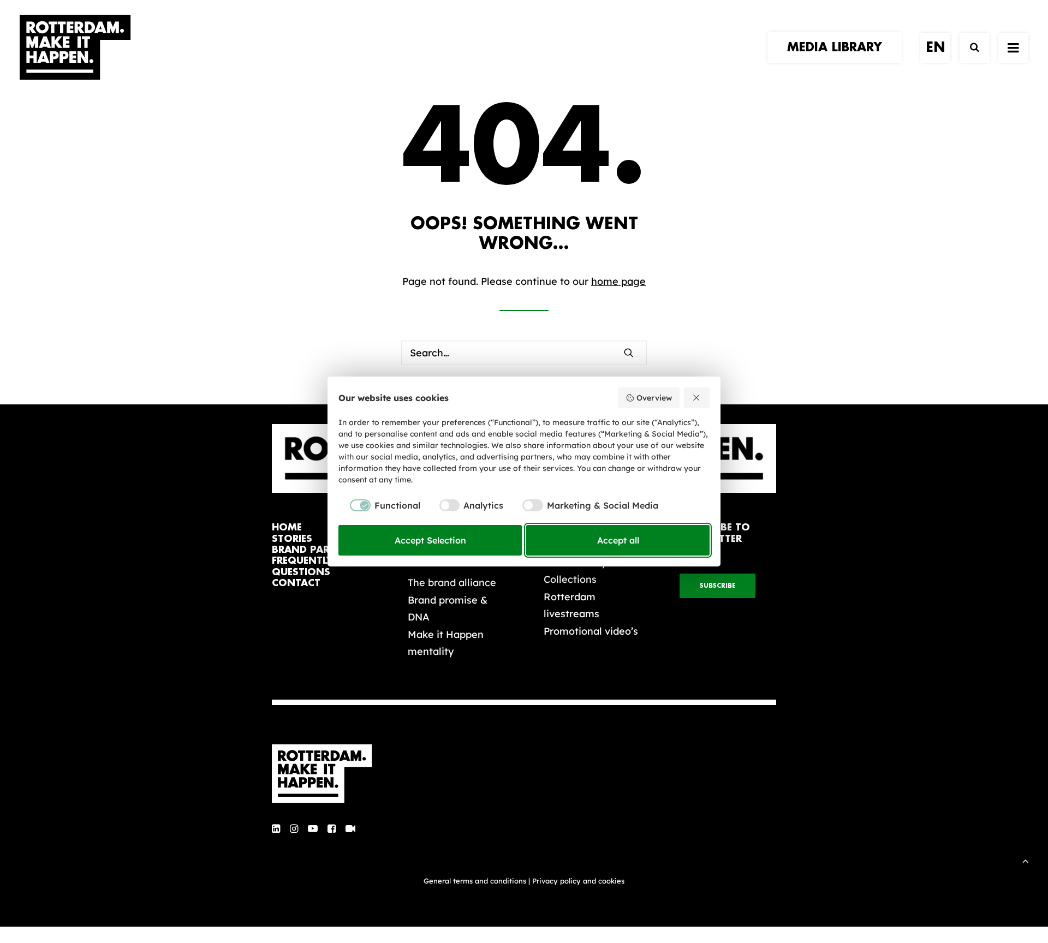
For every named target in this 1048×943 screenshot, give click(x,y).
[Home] (327, 773)
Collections (570, 579)
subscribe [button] (717, 586)
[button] (1013, 47)
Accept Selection (430, 540)
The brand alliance (452, 582)
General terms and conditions (475, 880)
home (287, 527)
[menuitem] (838, 47)
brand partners (316, 549)
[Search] (970, 48)
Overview (654, 398)
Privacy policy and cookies (578, 880)
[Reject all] (697, 397)
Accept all (618, 540)
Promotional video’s (591, 631)
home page (618, 281)
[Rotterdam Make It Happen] (75, 47)
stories (292, 539)
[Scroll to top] (1025, 860)
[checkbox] (379, 505)
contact (296, 583)
